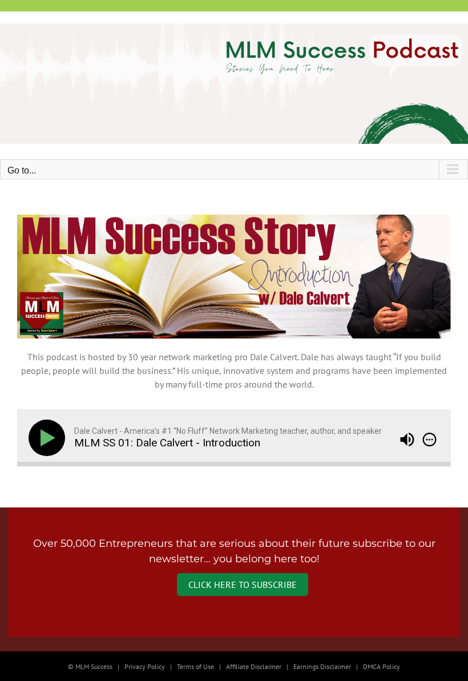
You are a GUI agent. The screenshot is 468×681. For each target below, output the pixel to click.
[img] (429, 439)
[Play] (49, 437)
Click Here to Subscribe (242, 584)
